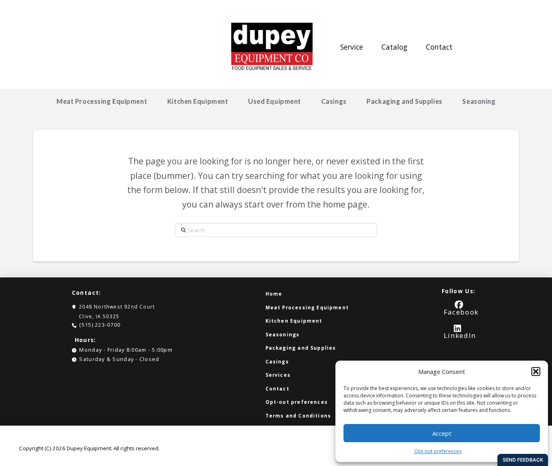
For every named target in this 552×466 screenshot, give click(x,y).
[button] (536, 371)
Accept (441, 433)
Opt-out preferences (437, 451)
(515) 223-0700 (99, 324)
